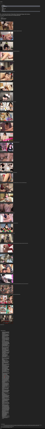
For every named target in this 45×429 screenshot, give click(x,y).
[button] (1, 12)
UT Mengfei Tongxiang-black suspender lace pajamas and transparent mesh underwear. (5, 355)
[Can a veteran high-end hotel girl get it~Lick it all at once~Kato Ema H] (6, 272)
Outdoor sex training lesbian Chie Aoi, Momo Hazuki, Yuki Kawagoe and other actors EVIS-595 (6, 364)
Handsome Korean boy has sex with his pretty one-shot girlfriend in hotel (7, 71)
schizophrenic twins (2, 324)
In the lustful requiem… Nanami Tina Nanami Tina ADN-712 (5, 356)
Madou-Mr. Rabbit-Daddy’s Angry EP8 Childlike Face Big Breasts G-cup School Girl (6, 397)
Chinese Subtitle (5, 6)
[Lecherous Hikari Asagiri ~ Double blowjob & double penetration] (6, 191)
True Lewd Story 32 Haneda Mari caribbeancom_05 (5, 81)
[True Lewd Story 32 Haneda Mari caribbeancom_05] (6, 80)
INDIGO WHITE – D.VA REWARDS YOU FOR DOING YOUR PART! (5, 360)
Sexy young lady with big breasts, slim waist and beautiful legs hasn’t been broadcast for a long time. (6, 373)
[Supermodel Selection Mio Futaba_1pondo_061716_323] (6, 90)
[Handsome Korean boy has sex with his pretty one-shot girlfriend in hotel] (6, 70)
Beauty (3, 7)
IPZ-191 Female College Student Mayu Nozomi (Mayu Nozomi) (6, 314)
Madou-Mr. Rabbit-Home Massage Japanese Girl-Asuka (5, 348)
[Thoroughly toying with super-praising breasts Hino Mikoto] (6, 161)
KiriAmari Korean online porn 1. (5, 341)
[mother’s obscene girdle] (6, 303)
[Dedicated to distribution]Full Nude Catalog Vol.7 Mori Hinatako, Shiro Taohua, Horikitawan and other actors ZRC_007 (5, 403)
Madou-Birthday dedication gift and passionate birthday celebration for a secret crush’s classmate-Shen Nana (5, 378)
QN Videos (1, 1)
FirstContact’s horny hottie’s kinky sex (4, 253)
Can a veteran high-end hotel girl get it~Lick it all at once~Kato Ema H (7, 273)
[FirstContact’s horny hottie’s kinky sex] (6, 252)
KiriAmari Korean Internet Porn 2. (5, 411)
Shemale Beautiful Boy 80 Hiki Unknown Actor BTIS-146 (5, 344)
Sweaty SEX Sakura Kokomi (3, 18)
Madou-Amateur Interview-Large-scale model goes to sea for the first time (5, 372)
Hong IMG (4, 11)
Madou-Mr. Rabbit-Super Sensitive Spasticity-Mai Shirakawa (5, 414)
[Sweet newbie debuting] (6, 110)
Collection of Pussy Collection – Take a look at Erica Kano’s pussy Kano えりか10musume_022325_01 (5, 417)
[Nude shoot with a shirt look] (6, 262)
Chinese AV (4, 5)
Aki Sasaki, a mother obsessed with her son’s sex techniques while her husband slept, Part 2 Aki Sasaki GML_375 (5, 388)
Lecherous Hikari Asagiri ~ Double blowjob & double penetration (6, 192)
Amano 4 (3, 418)
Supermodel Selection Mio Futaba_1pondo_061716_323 (5, 91)
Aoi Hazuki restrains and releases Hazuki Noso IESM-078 (5, 412)
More (2, 10)
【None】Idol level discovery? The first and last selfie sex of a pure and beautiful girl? (8, 172)
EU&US (2, 9)
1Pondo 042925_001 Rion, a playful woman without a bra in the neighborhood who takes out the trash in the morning (5, 386)
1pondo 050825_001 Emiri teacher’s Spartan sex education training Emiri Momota (5, 358)
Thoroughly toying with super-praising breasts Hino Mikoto (6, 162)
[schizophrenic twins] (6, 323)
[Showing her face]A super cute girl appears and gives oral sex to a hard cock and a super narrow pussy (10, 294)
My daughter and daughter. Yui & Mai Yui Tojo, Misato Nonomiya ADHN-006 (5, 346)
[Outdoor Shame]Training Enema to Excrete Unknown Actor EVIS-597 (5, 361)
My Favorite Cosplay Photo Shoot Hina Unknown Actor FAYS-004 (5, 347)
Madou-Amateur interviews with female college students (5, 394)
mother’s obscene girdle (2, 304)
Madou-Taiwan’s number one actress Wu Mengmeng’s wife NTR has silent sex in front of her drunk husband (5, 396)
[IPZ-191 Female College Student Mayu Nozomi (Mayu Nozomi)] (6, 313)
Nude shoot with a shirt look (3, 263)
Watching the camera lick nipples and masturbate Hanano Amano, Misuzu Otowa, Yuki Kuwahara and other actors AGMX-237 (5, 353)
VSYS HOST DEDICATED (6, 426)
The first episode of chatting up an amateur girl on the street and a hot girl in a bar (8, 101)
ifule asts (3, 392)
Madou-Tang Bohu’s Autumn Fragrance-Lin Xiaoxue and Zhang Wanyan (5, 363)
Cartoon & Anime (4, 8)
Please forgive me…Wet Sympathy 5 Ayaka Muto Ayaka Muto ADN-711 (5, 337)
